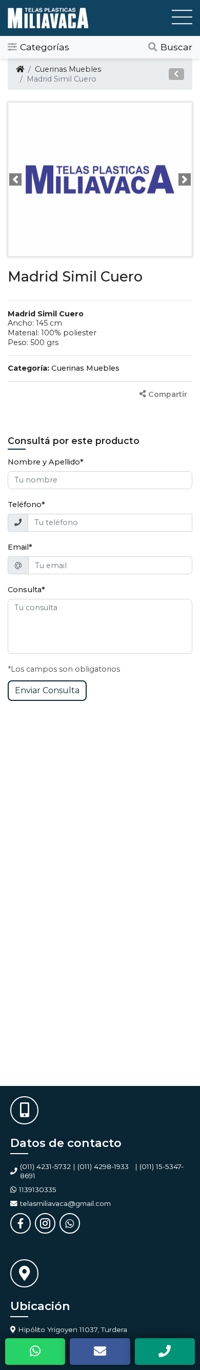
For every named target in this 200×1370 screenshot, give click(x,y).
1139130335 (37, 1189)
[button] (176, 74)
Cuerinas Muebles (68, 69)
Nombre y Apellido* (46, 462)
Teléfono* (26, 504)
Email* (20, 547)
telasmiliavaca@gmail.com (65, 1203)
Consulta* (26, 589)
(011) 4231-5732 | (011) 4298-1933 (74, 1166)
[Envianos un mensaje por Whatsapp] (69, 1223)
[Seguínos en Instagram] (45, 1223)
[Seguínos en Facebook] (20, 1223)
